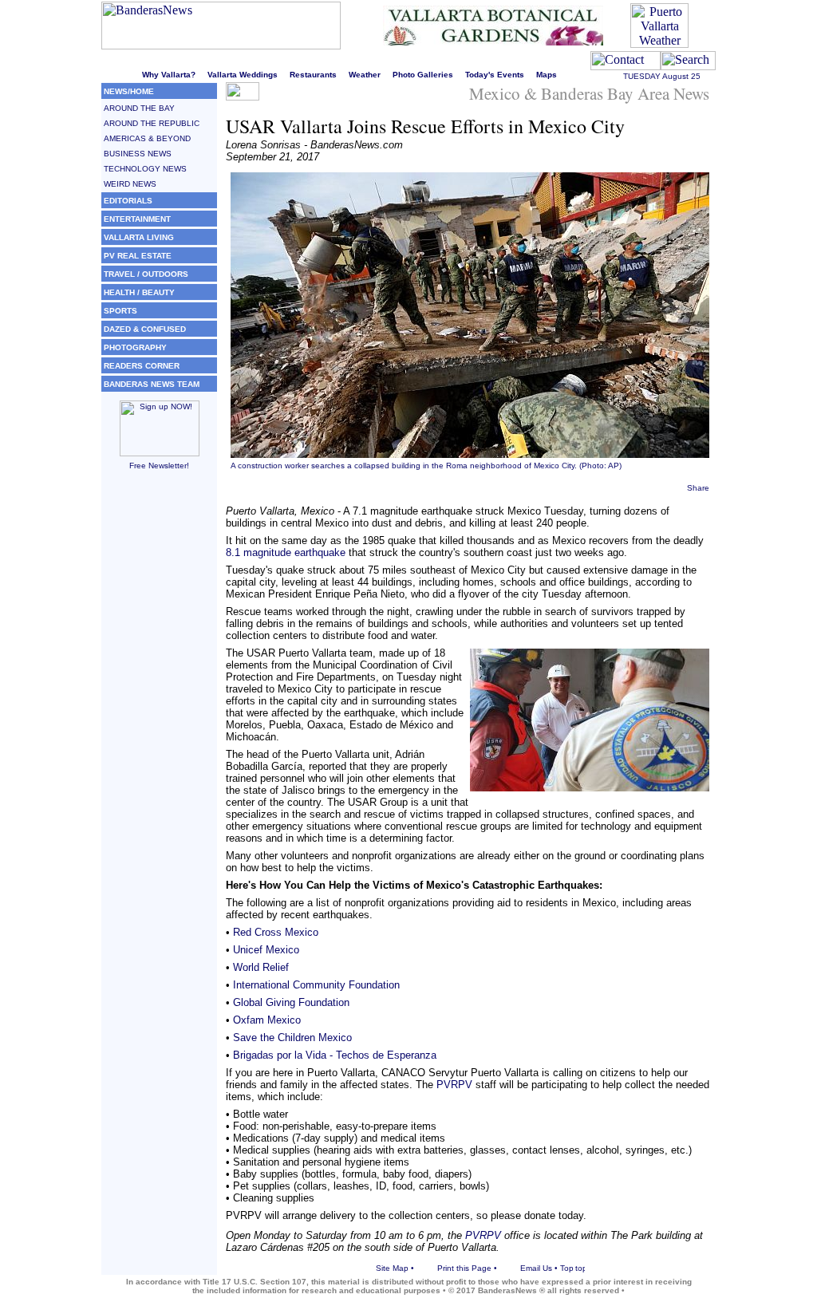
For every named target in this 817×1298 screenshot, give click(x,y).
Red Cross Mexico (275, 932)
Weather (365, 74)
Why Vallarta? (168, 74)
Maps (546, 74)
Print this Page (464, 1268)
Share (698, 487)
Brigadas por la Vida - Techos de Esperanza (334, 1055)
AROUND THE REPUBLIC (151, 123)
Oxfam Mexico (267, 1020)
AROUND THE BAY (139, 108)
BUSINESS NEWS (138, 153)
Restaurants (313, 74)
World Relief (261, 967)
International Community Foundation (316, 985)
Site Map (392, 1268)
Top (567, 1268)
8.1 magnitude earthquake (285, 552)
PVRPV (454, 1085)
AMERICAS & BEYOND (147, 138)
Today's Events (494, 74)
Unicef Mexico (266, 950)
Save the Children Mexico (292, 1038)
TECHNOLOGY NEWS (145, 168)
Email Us (536, 1268)
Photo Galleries (423, 74)
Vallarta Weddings (242, 74)
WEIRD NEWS (130, 184)
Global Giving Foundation (291, 1002)
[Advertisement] (159, 723)
